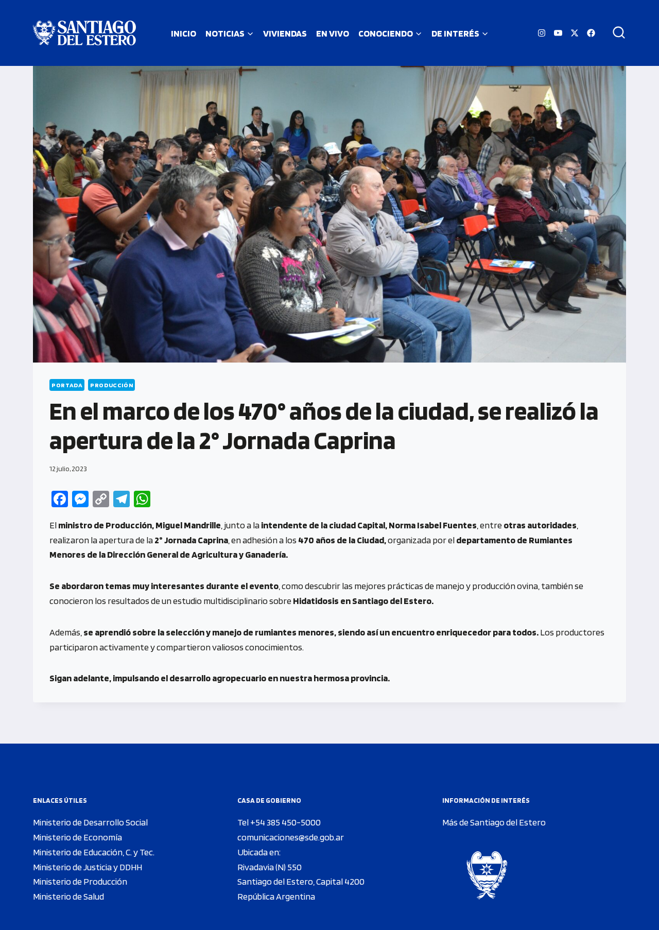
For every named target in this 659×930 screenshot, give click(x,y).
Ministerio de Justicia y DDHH (87, 867)
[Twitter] (574, 33)
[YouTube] (558, 33)
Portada (66, 385)
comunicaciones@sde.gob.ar (290, 837)
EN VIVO (332, 33)
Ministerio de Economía (77, 837)
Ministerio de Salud (68, 896)
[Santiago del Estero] (84, 33)
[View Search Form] (615, 33)
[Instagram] (541, 33)
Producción (111, 385)
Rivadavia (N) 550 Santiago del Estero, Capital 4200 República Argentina (301, 882)
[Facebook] (591, 33)
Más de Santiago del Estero (494, 822)
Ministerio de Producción (80, 881)
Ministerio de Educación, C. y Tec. (93, 852)
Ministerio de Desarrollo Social (90, 822)
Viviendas (285, 33)
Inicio (183, 33)
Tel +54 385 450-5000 (279, 822)
